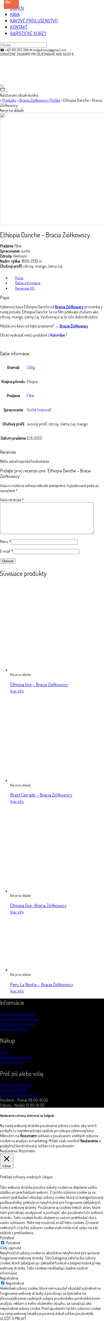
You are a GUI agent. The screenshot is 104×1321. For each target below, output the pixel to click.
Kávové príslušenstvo (16, 1056)
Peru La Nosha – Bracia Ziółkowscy (41, 984)
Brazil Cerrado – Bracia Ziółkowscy (41, 795)
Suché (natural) (39, 409)
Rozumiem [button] (27, 1150)
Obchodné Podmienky (17, 1013)
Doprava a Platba (13, 1028)
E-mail (6, 551)
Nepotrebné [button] (9, 1278)
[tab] (57, 277)
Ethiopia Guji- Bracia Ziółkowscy (38, 905)
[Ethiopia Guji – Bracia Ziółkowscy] (54, 669)
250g (31, 367)
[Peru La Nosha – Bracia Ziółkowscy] (38, 969)
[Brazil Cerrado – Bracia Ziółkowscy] (54, 780)
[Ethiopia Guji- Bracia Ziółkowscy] (54, 890)
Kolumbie (57, 335)
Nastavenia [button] (8, 1150)
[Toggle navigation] (2, 85)
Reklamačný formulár (17, 1023)
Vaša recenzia (12, 499)
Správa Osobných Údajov (19, 1018)
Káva (4, 1051)
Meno (5, 541)
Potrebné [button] (7, 1237)
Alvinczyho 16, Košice (16, 1084)
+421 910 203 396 (13, 1090)
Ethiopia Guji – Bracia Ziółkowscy (39, 684)
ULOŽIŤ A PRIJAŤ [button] (13, 1318)
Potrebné (13, 1242)
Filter (31, 395)
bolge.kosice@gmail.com (19, 1095)
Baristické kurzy (12, 1061)
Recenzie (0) (25, 288)
